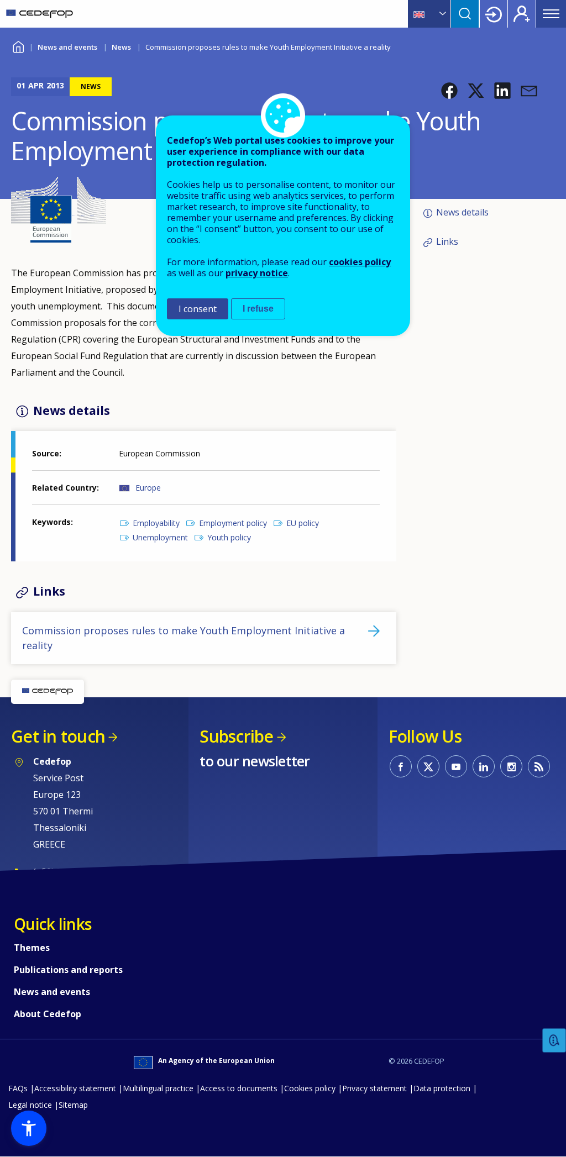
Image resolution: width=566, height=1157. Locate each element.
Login (493, 14)
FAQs (18, 1088)
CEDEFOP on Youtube (456, 766)
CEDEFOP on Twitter (428, 766)
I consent (198, 309)
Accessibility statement (75, 1088)
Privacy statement (374, 1088)
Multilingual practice (158, 1088)
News (121, 47)
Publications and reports (68, 970)
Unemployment (160, 537)
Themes (32, 948)
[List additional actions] (441, 14)
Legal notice (30, 1105)
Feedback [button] (554, 1041)
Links (447, 241)
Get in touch (58, 736)
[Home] (40, 14)
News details (462, 212)
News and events (67, 47)
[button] (449, 91)
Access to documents (238, 1088)
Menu (551, 13)
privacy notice (257, 273)
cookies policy (360, 262)
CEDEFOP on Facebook (401, 766)
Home (18, 45)
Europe (148, 487)
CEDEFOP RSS (539, 766)
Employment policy (233, 523)
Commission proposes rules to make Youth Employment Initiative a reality (183, 638)
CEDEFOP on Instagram (511, 766)
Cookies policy (310, 1088)
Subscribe (236, 736)
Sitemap (73, 1105)
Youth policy (229, 537)
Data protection (441, 1088)
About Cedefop (47, 1014)
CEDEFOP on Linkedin (484, 766)
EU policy (302, 523)
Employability (156, 523)
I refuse (258, 308)
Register (522, 14)
